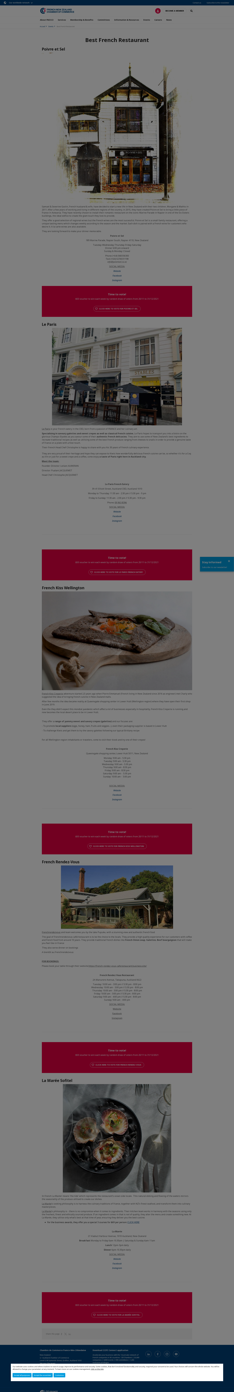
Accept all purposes (22, 1375)
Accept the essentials (42, 1375)
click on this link (97, 1369)
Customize (59, 1375)
